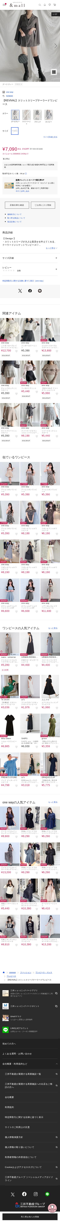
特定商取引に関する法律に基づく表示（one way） (23, 281)
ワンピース (11, 976)
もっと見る (50, 248)
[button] (30, 46)
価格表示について (14, 214)
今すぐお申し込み (22, 191)
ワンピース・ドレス (44, 972)
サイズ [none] (5, 131)
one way (9, 92)
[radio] (15, 117)
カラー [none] (5, 113)
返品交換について (14, 222)
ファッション (25, 972)
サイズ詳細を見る (50, 137)
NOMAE (9, 96)
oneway (12, 972)
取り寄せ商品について (16, 218)
